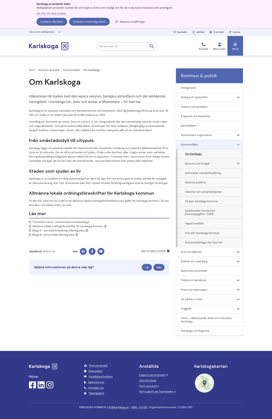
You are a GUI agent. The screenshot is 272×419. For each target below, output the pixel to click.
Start (32, 70)
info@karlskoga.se (118, 407)
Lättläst (200, 32)
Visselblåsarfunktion (100, 376)
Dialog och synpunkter (194, 97)
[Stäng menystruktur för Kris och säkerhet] (238, 252)
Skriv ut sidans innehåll (153, 250)
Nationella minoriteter (194, 270)
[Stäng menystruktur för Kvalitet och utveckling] (238, 261)
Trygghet (186, 308)
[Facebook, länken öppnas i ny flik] (92, 250)
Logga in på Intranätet (153, 375)
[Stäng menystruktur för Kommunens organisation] (238, 135)
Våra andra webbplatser (41, 31)
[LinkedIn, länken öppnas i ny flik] (41, 387)
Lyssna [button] (236, 32)
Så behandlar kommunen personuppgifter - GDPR (200, 212)
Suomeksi (182, 32)
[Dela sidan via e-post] (100, 250)
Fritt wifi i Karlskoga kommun (202, 233)
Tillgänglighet (96, 393)
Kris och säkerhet (191, 252)
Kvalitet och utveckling (194, 261)
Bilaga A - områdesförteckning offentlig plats (60, 230)
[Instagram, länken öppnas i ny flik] (49, 387)
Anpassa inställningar (132, 21)
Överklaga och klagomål (195, 331)
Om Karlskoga (193, 154)
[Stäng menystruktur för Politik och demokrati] (238, 280)
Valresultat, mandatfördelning (203, 173)
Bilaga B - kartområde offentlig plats (55, 234)
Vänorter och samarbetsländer (203, 192)
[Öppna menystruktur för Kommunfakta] (238, 144)
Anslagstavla (188, 87)
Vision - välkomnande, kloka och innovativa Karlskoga (206, 319)
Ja (146, 267)
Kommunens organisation (196, 135)
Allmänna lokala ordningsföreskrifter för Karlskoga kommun (69, 226)
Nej (159, 267)
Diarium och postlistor (194, 106)
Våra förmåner (148, 380)
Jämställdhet (188, 125)
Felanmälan (95, 371)
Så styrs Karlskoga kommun (201, 201)
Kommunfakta (71, 70)
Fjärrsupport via (157, 391)
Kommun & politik (49, 70)
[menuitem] (209, 88)
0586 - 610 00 (139, 407)
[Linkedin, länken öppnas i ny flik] (83, 250)
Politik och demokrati (193, 280)
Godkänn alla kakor (51, 21)
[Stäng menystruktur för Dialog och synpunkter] (238, 97)
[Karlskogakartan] (204, 392)
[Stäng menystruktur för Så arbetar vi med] (238, 299)
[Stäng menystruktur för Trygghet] (238, 309)
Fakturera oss (96, 382)
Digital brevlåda (194, 223)
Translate (218, 32)
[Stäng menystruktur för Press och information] (238, 289)
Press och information (194, 289)
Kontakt (203, 49)
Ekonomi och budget (197, 163)
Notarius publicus (195, 182)
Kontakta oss (96, 387)
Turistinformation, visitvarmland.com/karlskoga (61, 222)
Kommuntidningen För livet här (203, 242)
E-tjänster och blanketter (195, 116)
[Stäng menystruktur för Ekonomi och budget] (238, 163)
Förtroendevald (98, 365)
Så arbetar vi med (191, 299)
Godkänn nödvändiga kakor (89, 21)
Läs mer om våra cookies (51, 13)
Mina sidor (219, 49)
